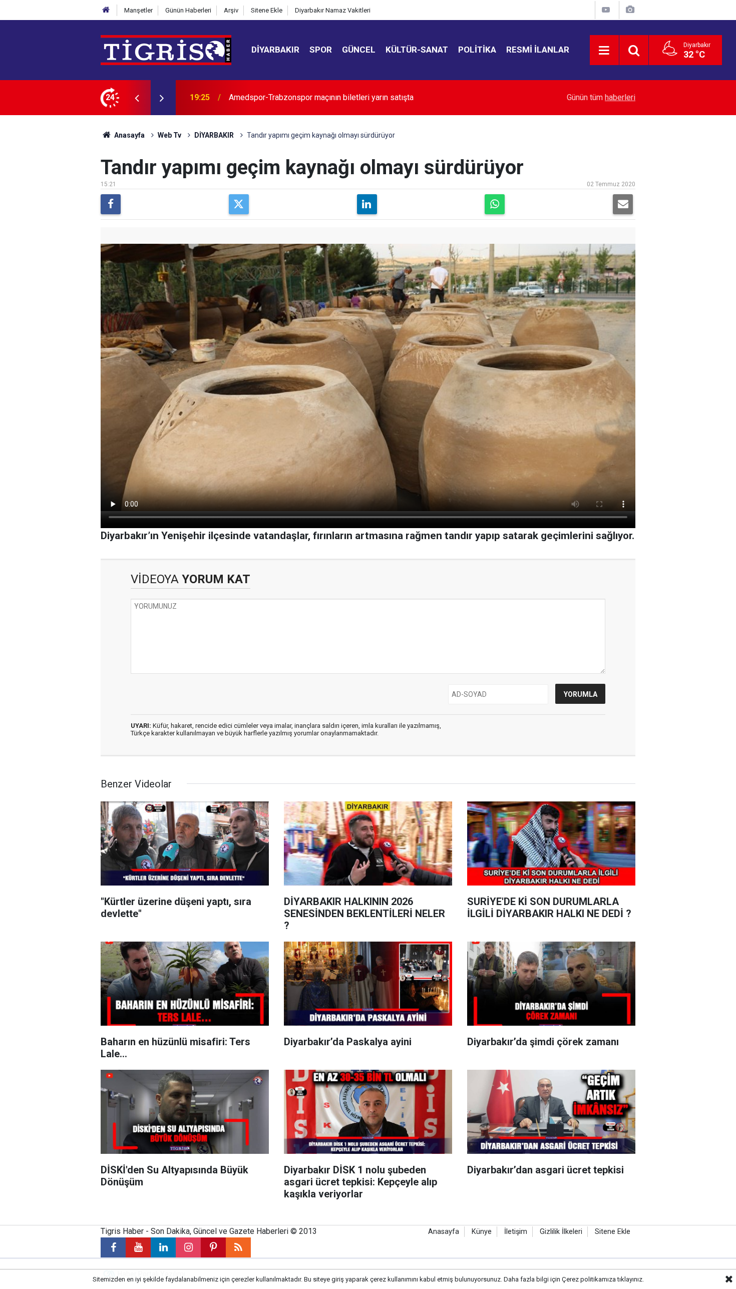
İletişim (515, 1231)
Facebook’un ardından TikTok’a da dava (296, 97)
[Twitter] (239, 204)
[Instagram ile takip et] (188, 1247)
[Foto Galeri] (629, 10)
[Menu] (604, 50)
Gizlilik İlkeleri (561, 1231)
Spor (320, 50)
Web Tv (169, 135)
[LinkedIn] (367, 204)
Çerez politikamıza (589, 1279)
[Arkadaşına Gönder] (623, 204)
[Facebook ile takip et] (113, 1247)
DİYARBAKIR (214, 135)
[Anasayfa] (106, 10)
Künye (482, 1231)
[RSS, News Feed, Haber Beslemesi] (238, 1247)
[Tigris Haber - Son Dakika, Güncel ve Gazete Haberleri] (166, 49)
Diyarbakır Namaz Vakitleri (333, 10)
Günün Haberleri (188, 10)
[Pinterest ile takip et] (213, 1247)
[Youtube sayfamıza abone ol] (138, 1247)
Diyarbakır (275, 50)
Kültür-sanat (417, 50)
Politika (477, 50)
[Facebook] (111, 204)
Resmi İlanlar (537, 50)
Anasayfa (129, 135)
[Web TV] (605, 10)
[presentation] (136, 98)
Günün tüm (601, 97)
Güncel (359, 50)
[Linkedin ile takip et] (163, 1247)
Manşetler (138, 10)
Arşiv (231, 10)
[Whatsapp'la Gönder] (495, 204)
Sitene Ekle (266, 10)
